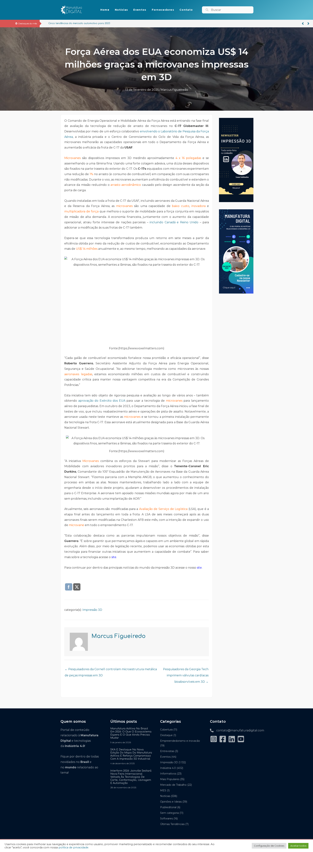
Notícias (165, 796)
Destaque (166, 735)
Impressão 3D (92, 610)
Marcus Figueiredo (174, 89)
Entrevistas (167, 751)
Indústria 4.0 (168, 768)
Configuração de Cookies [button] (269, 845)
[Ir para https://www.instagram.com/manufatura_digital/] (213, 739)
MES (163, 790)
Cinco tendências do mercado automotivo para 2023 (75, 23)
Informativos (168, 773)
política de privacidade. (74, 847)
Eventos (165, 756)
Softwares (166, 818)
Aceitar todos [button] (298, 845)
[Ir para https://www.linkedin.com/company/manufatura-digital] (231, 739)
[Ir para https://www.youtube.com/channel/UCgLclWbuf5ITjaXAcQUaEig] (240, 739)
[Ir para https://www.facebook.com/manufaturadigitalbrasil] (222, 739)
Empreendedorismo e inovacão (180, 740)
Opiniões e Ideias (171, 801)
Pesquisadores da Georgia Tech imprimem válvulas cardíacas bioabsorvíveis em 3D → (185, 670)
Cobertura (166, 729)
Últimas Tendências (172, 824)
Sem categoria (169, 813)
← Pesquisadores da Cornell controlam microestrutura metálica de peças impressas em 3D (111, 670)
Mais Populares (169, 779)
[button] (303, 24)
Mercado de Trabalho (173, 784)
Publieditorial (168, 807)
